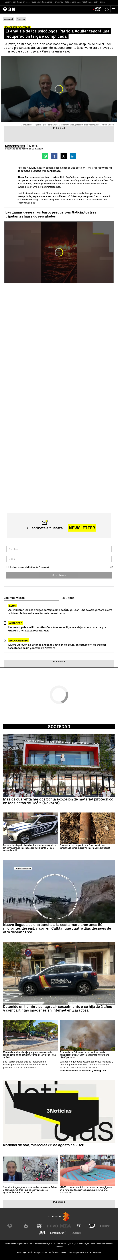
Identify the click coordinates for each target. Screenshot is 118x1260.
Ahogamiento (18, 640)
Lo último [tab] (68, 598)
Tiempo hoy (58, 2)
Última (98, 9)
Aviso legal (21, 1252)
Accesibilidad (95, 1252)
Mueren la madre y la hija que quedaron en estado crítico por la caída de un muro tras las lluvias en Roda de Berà (29, 1055)
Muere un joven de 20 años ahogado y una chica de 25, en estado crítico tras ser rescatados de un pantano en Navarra (57, 646)
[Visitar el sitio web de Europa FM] (105, 1226)
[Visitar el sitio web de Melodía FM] (42, 1233)
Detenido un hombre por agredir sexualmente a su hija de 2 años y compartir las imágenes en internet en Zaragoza (57, 1008)
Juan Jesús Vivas (44, 2)
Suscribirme (59, 575)
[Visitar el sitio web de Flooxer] (75, 1233)
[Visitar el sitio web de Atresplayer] (59, 1233)
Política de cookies (57, 1252)
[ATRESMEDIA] (59, 1216)
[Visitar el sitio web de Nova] (52, 1226)
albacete (15, 623)
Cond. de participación (78, 1252)
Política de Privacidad (38, 567)
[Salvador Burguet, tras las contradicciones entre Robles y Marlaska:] (30, 1170)
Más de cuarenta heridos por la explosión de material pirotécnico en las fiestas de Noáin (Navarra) (58, 801)
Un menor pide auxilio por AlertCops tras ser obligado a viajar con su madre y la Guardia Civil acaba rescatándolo (57, 629)
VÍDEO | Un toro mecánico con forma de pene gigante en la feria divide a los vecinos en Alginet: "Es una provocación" (86, 1190)
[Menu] (114, 9)
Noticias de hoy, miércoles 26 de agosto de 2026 (43, 1145)
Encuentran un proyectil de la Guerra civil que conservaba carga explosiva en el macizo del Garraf (85, 846)
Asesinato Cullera (84, 2)
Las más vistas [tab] (14, 598)
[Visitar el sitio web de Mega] (65, 1226)
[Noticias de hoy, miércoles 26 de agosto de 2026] (59, 1111)
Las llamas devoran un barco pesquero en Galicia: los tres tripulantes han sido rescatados (50, 214)
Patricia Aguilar (26, 167)
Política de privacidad (37, 1252)
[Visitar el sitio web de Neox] (39, 1226)
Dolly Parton (99, 2)
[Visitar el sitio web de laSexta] (26, 1226)
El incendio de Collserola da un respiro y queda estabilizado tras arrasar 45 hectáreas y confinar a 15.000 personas (84, 1055)
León (12, 605)
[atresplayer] (106, 9)
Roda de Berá (70, 2)
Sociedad (59, 726)
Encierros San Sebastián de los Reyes (20, 2)
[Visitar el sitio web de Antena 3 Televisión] (12, 1226)
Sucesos (21, 19)
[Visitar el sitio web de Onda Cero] (92, 1226)
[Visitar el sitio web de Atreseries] (78, 1226)
